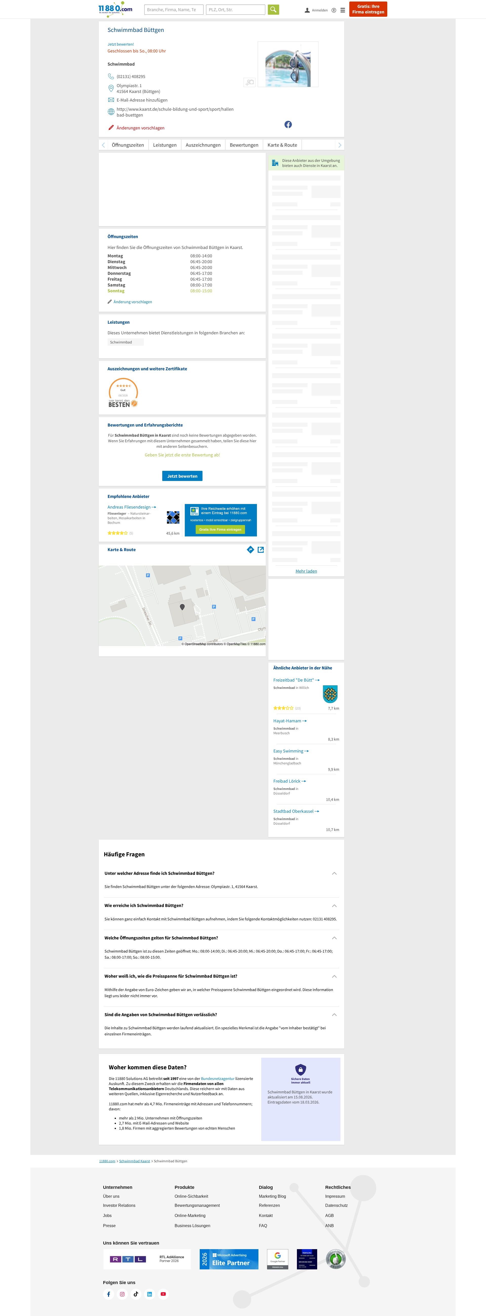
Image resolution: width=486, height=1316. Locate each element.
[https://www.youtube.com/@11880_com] (163, 1294)
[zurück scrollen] (103, 145)
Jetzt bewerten (182, 476)
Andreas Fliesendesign (129, 507)
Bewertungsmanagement (197, 1205)
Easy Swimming (288, 751)
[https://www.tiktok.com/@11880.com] (135, 1294)
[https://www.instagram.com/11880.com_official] (122, 1294)
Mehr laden (306, 571)
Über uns (111, 1196)
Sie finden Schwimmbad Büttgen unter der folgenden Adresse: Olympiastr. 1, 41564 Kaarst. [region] (181, 886)
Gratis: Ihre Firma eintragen (368, 9)
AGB (329, 1215)
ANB (329, 1226)
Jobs (107, 1215)
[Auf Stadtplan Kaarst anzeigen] (261, 549)
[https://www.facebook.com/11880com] (108, 1294)
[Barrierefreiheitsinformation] (336, 10)
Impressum (335, 1196)
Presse (109, 1226)
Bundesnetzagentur (218, 1078)
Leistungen (165, 145)
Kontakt (266, 1215)
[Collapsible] (334, 873)
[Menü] (344, 10)
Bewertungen (244, 145)
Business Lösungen (192, 1226)
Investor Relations (119, 1205)
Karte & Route (282, 145)
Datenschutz (336, 1205)
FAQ (263, 1226)
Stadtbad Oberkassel (293, 811)
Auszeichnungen (203, 145)
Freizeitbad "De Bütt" (293, 680)
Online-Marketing (190, 1215)
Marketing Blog (272, 1196)
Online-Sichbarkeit (191, 1196)
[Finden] (273, 10)
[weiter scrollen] (339, 145)
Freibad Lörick (286, 781)
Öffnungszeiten (128, 145)
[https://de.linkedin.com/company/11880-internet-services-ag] (149, 1294)
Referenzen (269, 1205)
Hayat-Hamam (287, 721)
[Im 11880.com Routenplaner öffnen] (250, 548)
